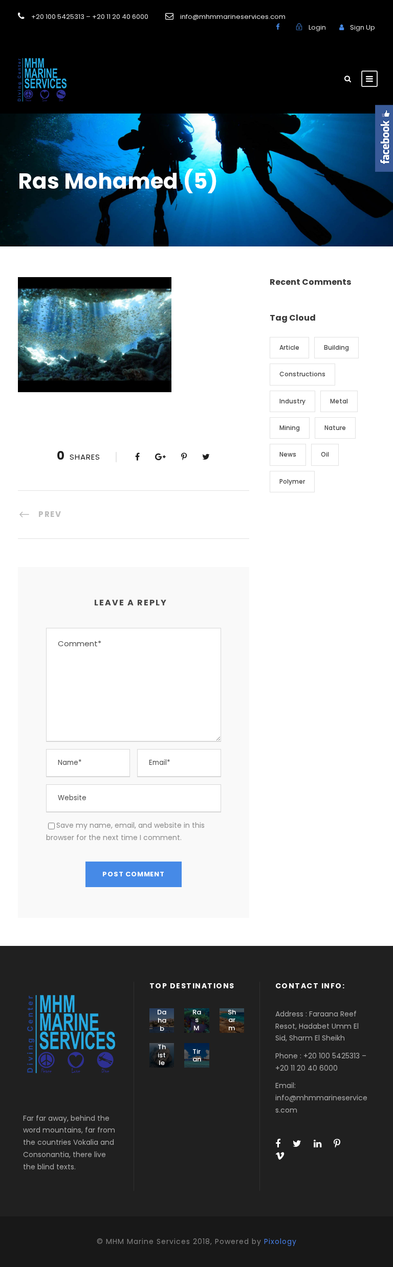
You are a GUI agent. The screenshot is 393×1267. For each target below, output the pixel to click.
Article (289, 347)
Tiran (196, 1056)
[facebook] (277, 27)
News (287, 454)
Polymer (292, 481)
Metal (339, 401)
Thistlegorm (161, 1062)
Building (336, 347)
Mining (289, 427)
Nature (335, 427)
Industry (292, 401)
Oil (325, 454)
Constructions (302, 374)
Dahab (161, 1020)
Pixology (280, 1241)
